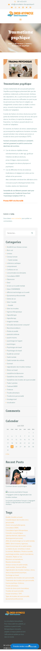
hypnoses (24, 543)
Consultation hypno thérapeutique (17, 530)
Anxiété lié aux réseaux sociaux (17, 247)
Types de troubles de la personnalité (17, 596)
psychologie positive (12, 554)
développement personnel (14, 538)
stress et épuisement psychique (16, 572)
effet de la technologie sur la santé (18, 292)
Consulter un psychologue (14, 533)
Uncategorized (12, 399)
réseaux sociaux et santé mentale (16, 564)
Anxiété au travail (16, 517)
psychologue (11, 344)
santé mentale (10, 567)
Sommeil (10, 363)
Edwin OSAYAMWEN (13, 289)
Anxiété (10, 305)
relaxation (9, 556)
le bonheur (21, 549)
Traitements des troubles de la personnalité (20, 580)
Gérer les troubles (13, 308)
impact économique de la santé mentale (18, 546)
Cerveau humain (12, 257)
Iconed (28, 44)
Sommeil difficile (21, 567)
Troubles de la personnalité (14, 591)
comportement (12, 266)
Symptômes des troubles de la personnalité (21, 380)
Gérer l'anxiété (11, 302)
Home (10, 44)
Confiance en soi (12, 269)
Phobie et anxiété (12, 331)
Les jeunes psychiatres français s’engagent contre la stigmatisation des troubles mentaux (20, 502)
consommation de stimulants (16, 273)
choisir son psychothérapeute (15, 525)
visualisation (11, 402)
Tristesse (10, 389)
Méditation (17, 551)
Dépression (11, 279)
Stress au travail (12, 370)
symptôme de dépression (15, 373)
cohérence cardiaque (13, 263)
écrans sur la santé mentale (16, 286)
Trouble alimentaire (13, 393)
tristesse (21, 583)
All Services (19, 44)
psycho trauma (12, 337)
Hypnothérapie (12, 315)
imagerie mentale (12, 321)
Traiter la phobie (12, 383)
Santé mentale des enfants (15, 360)
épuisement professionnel (14, 599)
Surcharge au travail (12, 575)
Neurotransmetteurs (13, 328)
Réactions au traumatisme (14, 559)
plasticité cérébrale (13, 334)
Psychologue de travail (14, 347)
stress (32, 570)
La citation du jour (11, 549)
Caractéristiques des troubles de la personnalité (17, 521)
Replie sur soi (17, 556)
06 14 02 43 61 (8, 645)
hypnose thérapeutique (14, 312)
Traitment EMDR (12, 386)
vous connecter (16, 218)
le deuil (28, 549)
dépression (22, 535)
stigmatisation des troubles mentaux (19, 367)
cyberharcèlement (11, 535)
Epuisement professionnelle (16, 295)
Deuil (8, 282)
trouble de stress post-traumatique (17, 588)
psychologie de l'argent (14, 341)
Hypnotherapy (11, 318)
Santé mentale (13, 260)
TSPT (20, 593)
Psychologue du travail (14, 350)
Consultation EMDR (13, 276)
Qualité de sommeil (13, 354)
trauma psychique (11, 583)
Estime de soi (11, 299)
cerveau (9, 253)
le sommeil (9, 551)
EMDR (8, 543)
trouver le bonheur (12, 593)
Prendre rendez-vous (21, 646)
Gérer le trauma (15, 543)
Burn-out (10, 250)
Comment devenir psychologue (16, 486)
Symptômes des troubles (15, 376)
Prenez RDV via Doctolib (13, 201)
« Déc (7, 454)
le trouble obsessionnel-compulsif (18, 325)
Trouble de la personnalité (15, 396)
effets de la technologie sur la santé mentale (20, 541)
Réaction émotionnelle (13, 562)
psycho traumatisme (26, 554)
